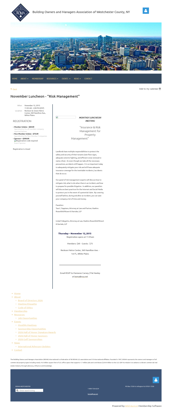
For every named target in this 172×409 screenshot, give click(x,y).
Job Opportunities (27, 318)
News (17, 342)
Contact (18, 350)
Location (18, 110)
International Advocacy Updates (34, 346)
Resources (19, 314)
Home (17, 293)
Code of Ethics (25, 307)
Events (17, 321)
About (17, 296)
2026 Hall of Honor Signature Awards (37, 332)
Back (15, 89)
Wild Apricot (131, 405)
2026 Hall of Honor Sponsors (32, 335)
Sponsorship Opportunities (32, 328)
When (19, 105)
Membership (20, 311)
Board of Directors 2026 (30, 300)
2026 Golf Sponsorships (30, 339)
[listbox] (150, 88)
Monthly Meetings (27, 325)
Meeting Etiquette (27, 304)
